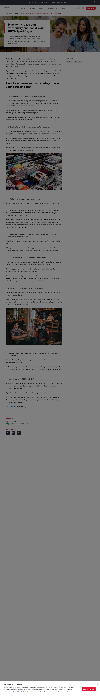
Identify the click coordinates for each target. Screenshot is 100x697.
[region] (50, 689)
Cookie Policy (16, 692)
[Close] (97, 684)
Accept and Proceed (88, 689)
